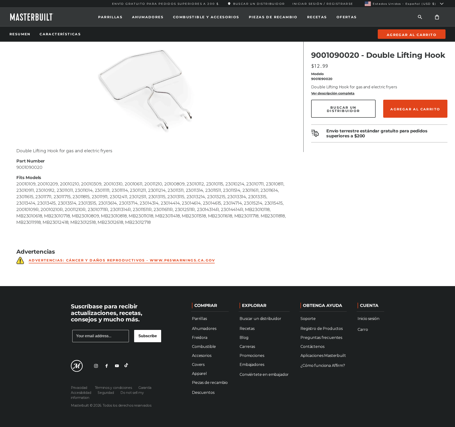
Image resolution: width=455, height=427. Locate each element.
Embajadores (252, 364)
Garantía (144, 388)
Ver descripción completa (333, 93)
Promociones (252, 355)
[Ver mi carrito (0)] (437, 17)
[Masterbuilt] (36, 17)
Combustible (204, 346)
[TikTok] (127, 366)
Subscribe (147, 336)
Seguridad (106, 393)
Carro (363, 329)
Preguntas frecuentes (321, 337)
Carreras (247, 346)
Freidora (199, 337)
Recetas (317, 17)
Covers (198, 364)
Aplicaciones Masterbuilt (323, 355)
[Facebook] (106, 366)
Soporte (308, 318)
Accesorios (201, 355)
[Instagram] (96, 366)
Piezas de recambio (273, 17)
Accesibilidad (81, 393)
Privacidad (80, 388)
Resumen (20, 34)
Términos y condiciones (114, 388)
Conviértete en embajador (264, 374)
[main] (227, 143)
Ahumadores (148, 17)
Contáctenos (312, 346)
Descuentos (203, 392)
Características (60, 34)
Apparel (199, 373)
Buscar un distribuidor (260, 318)
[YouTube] (117, 366)
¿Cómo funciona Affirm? (322, 365)
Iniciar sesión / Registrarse (322, 3)
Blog (244, 337)
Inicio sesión (368, 318)
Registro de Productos (321, 328)
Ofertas (347, 17)
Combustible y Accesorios (206, 17)
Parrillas (110, 17)
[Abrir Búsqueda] (419, 17)
